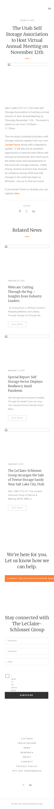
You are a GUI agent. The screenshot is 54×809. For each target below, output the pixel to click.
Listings (27, 739)
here (16, 193)
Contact (27, 762)
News (27, 748)
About (27, 757)
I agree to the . (8, 683)
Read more (17, 324)
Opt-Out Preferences (27, 771)
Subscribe (26, 695)
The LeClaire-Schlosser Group (19, 8)
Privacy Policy (27, 766)
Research (27, 752)
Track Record (27, 743)
